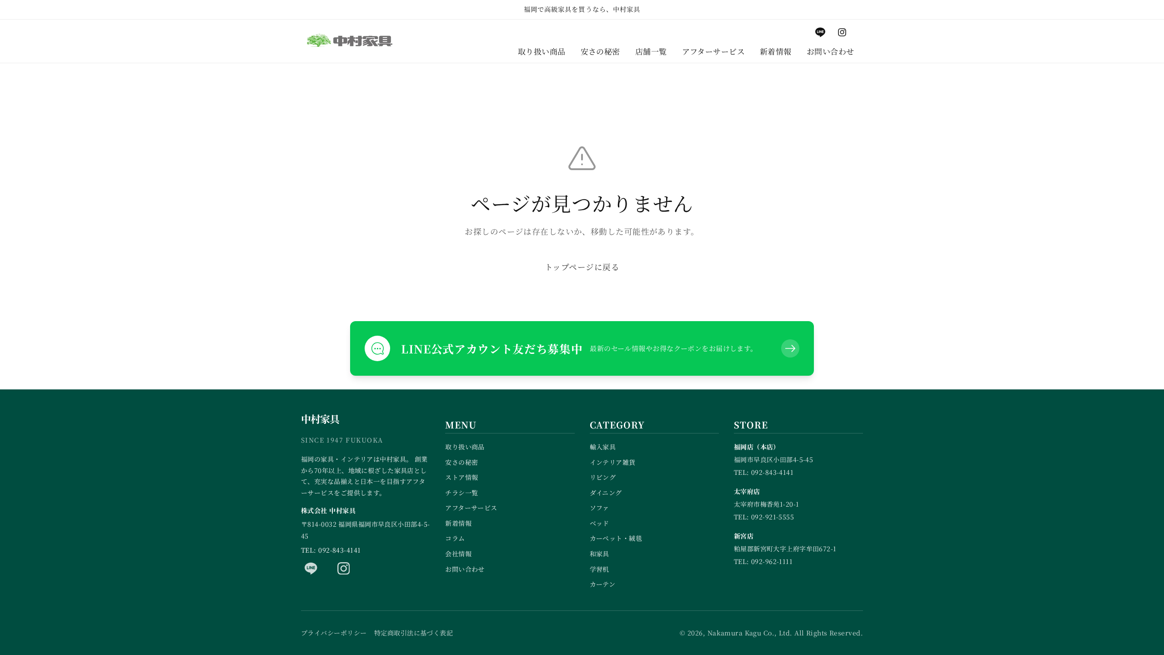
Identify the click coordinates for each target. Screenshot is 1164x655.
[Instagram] (344, 568)
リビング (603, 477)
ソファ (599, 507)
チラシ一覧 (461, 492)
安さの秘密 (461, 462)
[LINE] (311, 568)
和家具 (599, 553)
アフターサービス (471, 507)
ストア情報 (461, 477)
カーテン (603, 584)
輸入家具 (603, 446)
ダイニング (606, 492)
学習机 (599, 569)
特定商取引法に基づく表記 (413, 632)
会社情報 (458, 553)
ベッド (599, 523)
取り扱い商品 (465, 446)
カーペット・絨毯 (616, 538)
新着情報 (458, 523)
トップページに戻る (582, 266)
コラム (455, 538)
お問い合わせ (465, 569)
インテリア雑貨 (613, 462)
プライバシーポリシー (333, 632)
